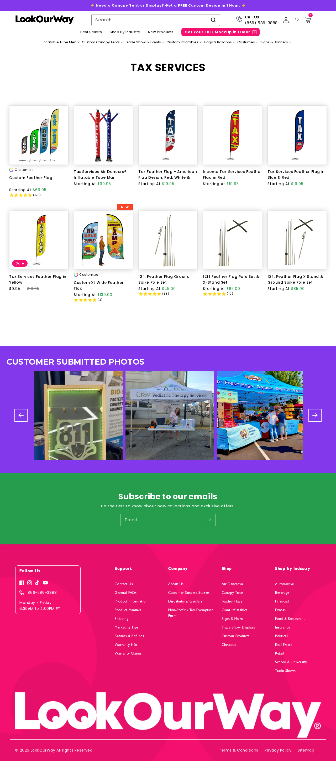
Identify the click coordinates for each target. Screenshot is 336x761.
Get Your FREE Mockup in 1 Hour (217, 32)
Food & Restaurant (290, 618)
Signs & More (232, 618)
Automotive (284, 584)
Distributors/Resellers (185, 601)
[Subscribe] (208, 520)
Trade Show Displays (238, 627)
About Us (176, 584)
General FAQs (125, 592)
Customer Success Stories (188, 592)
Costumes (246, 42)
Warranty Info (126, 644)
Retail (279, 653)
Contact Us (124, 584)
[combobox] (155, 20)
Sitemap (306, 750)
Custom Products (236, 636)
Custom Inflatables (182, 42)
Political (281, 636)
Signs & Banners (274, 42)
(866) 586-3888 (261, 22)
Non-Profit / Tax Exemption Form (191, 613)
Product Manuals (128, 610)
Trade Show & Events (143, 42)
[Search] (213, 20)
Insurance (282, 627)
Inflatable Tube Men (59, 42)
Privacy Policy (278, 750)
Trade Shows (285, 670)
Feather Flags (232, 601)
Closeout (229, 644)
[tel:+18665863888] (239, 21)
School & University (291, 662)
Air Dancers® (233, 584)
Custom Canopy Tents (101, 42)
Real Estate (283, 644)
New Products (161, 32)
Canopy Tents (233, 592)
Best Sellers (91, 32)
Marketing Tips (126, 627)
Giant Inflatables (235, 610)
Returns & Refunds (129, 636)
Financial (282, 601)
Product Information (131, 601)
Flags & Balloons (218, 42)
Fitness (280, 610)
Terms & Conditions (238, 750)
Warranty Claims (128, 653)
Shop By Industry (125, 32)
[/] (44, 20)
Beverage (282, 592)
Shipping (121, 618)
